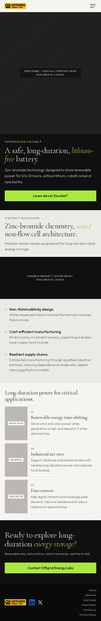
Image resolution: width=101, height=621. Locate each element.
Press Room (89, 605)
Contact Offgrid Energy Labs (50, 568)
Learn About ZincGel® (50, 196)
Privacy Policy (88, 614)
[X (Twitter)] (40, 602)
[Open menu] (92, 6)
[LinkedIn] (32, 602)
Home (92, 590)
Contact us (89, 609)
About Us (90, 595)
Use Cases (89, 600)
